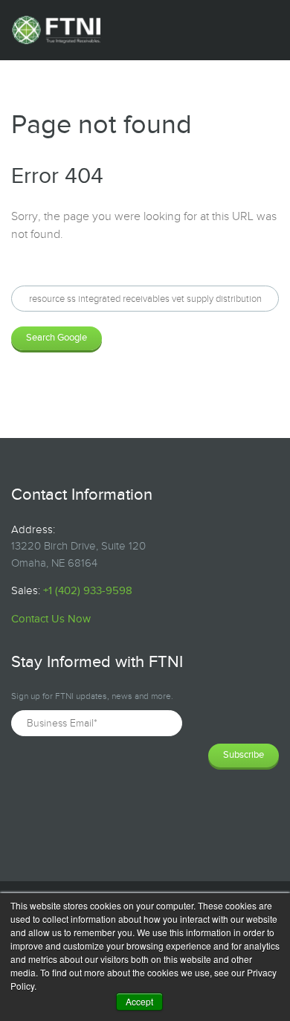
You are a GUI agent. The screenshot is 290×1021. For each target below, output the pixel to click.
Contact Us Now (51, 619)
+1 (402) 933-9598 (87, 590)
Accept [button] (139, 1001)
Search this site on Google (78, 274)
